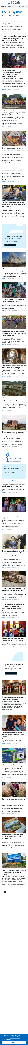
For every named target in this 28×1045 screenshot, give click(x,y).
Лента (3, 15)
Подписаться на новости (13, 15)
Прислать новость (10, 673)
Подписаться (10, 245)
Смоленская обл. (15, 31)
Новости (4, 31)
